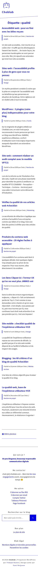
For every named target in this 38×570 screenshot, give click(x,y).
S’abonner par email (19, 495)
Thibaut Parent (13, 563)
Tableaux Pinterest (19, 500)
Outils (29, 121)
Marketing (30, 210)
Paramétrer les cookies (19, 547)
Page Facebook (19, 503)
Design (6, 83)
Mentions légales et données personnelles (19, 545)
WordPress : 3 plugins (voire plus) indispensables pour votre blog (18, 113)
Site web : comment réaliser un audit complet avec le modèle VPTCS (18, 159)
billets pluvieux (10, 434)
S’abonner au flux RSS (19, 492)
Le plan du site (19, 532)
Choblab (8, 12)
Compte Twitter (19, 498)
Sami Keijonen (19, 565)
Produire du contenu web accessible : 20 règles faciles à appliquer (17, 240)
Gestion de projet (10, 251)
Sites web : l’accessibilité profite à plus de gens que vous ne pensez (18, 72)
